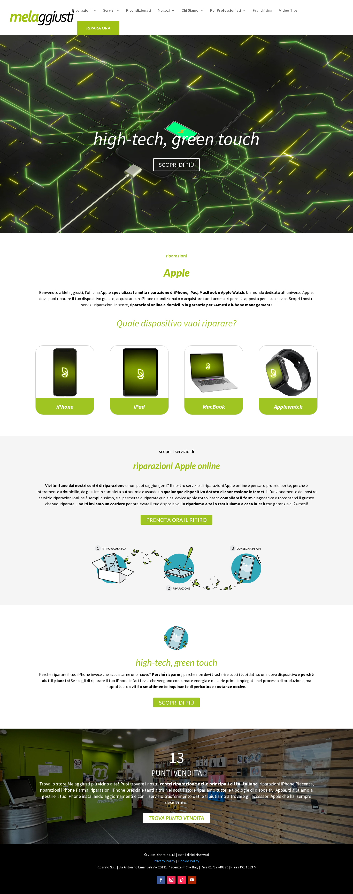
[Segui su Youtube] (192, 880)
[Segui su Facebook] (161, 880)
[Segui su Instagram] (171, 880)
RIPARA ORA (98, 27)
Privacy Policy (164, 861)
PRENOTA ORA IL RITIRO (176, 520)
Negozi (164, 10)
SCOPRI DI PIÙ (176, 165)
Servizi (108, 10)
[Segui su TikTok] (182, 880)
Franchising (262, 10)
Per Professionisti (225, 10)
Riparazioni (81, 10)
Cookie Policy (188, 861)
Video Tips (288, 10)
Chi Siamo (189, 10)
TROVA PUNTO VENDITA (176, 818)
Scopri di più (176, 702)
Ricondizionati (138, 10)
